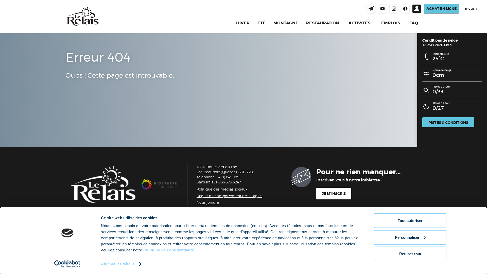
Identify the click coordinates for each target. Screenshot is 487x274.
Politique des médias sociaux (222, 189)
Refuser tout (410, 254)
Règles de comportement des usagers (229, 196)
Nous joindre (371, 9)
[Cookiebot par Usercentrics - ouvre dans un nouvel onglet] (67, 264)
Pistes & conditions (448, 122)
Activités (359, 23)
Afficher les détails (117, 264)
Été (261, 23)
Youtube (382, 9)
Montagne (285, 23)
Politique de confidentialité (168, 250)
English (470, 8)
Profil (416, 9)
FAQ (413, 23)
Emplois (390, 23)
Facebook (405, 9)
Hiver (243, 23)
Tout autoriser (410, 220)
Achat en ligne (441, 8)
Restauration (322, 23)
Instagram (394, 9)
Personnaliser (407, 237)
